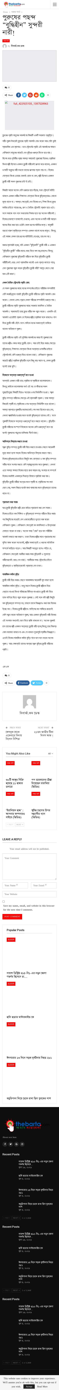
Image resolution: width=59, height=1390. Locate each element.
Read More (42, 1386)
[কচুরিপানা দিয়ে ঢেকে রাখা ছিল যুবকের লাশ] (29, 1079)
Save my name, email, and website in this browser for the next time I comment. (28, 907)
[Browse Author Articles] (29, 701)
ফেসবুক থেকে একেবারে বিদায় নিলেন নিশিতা (14, 735)
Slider (11, 939)
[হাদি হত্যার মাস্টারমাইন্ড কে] (29, 998)
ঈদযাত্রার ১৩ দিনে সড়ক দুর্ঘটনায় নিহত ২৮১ (36, 1191)
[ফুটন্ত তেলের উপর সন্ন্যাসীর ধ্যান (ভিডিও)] (42, 799)
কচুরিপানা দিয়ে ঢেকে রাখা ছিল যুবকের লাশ (36, 1205)
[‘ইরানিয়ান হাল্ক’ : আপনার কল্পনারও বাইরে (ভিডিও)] (17, 799)
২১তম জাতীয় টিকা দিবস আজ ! (43, 733)
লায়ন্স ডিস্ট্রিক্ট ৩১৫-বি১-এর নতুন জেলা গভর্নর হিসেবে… (36, 1163)
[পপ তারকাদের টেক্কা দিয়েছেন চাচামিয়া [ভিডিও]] (42, 768)
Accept (29, 1386)
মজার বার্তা (6, 41)
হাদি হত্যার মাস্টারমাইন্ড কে (31, 1175)
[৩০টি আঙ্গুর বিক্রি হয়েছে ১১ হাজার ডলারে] (17, 768)
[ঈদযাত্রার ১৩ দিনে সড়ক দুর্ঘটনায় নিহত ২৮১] (29, 1038)
